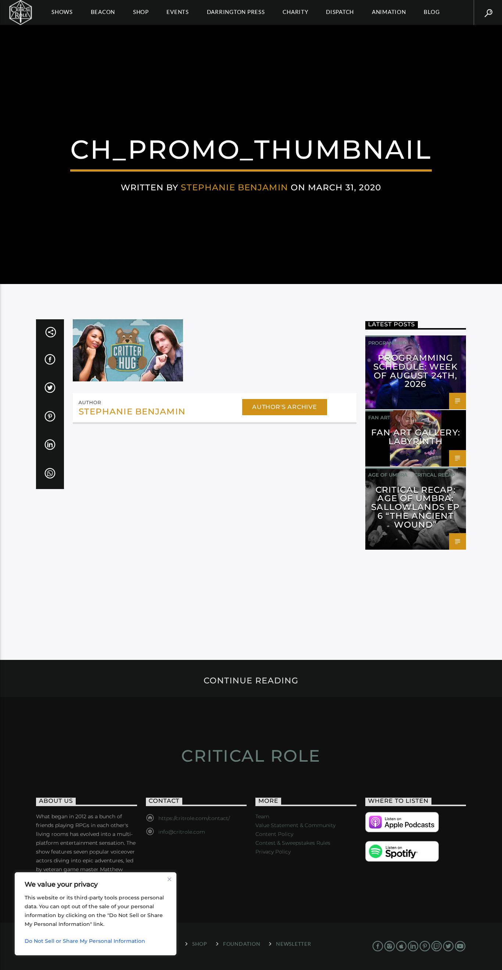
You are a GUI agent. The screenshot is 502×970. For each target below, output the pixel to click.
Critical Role (250, 756)
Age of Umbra (388, 475)
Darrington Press (236, 11)
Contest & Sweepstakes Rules (292, 843)
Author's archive (284, 406)
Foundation (241, 944)
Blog (432, 11)
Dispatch (340, 11)
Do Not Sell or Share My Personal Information (85, 941)
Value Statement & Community (295, 825)
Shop (141, 11)
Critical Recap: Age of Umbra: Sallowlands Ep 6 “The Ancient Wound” (415, 507)
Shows (62, 11)
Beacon (103, 11)
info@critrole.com (181, 832)
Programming (388, 343)
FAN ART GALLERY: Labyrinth (415, 436)
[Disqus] (214, 530)
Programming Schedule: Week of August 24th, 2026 (415, 371)
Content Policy (274, 834)
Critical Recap (434, 475)
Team (262, 816)
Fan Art (379, 417)
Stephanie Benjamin (234, 187)
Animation (389, 11)
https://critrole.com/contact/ (194, 818)
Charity (295, 11)
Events (177, 11)
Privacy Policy (273, 851)
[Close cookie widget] (169, 879)
